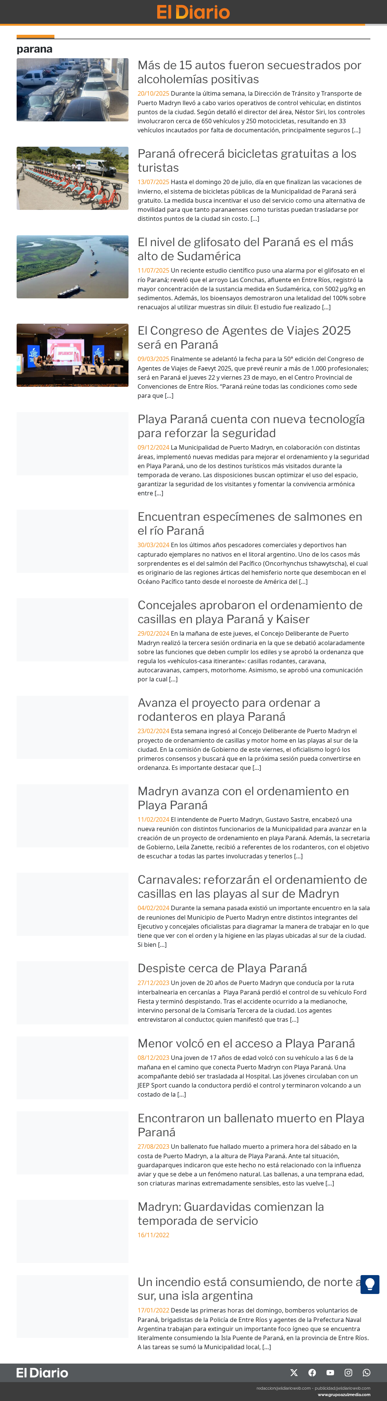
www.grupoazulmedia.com (344, 1394)
